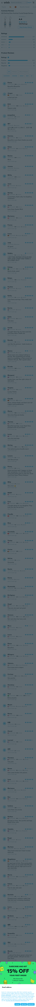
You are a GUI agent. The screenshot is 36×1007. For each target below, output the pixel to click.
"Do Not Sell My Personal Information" (16, 1000)
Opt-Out (23, 1004)
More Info (31, 1004)
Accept (17, 1004)
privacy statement (6, 995)
